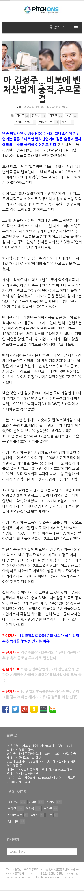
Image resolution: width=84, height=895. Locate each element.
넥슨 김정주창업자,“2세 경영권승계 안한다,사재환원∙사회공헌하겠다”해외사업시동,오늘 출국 (42, 675)
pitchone (55, 107)
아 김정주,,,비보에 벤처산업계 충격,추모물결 (42, 89)
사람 (19, 107)
